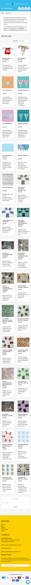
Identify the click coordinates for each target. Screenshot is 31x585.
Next (15, 507)
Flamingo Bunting (23, 90)
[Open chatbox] (28, 582)
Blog (2, 526)
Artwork (3, 524)
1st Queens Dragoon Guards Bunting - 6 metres (7, 320)
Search (3, 531)
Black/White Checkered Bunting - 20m (21, 189)
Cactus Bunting (7, 90)
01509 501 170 (8, 4)
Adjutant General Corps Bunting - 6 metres (7, 352)
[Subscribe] (27, 565)
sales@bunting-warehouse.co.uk (20, 4)
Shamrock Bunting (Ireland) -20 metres (7, 255)
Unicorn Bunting (7, 123)
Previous (16, 498)
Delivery (3, 527)
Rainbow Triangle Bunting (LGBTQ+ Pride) (7, 446)
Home (2, 13)
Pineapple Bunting (23, 123)
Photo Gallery (4, 529)
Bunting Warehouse (17, 574)
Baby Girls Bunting (7, 187)
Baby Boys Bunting (23, 155)
